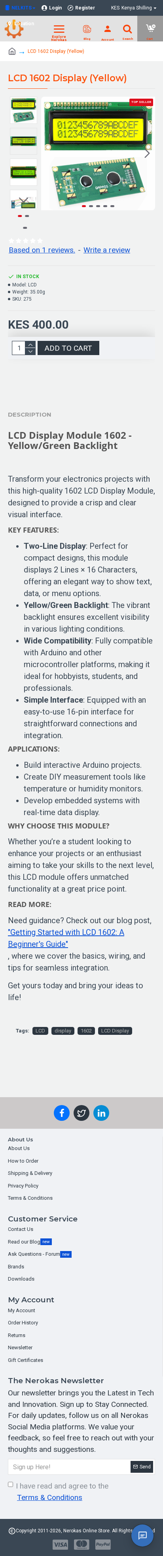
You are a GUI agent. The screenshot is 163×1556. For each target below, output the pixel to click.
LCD (40, 1031)
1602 (86, 1031)
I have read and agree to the (62, 1491)
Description (29, 414)
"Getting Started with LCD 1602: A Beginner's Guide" (66, 938)
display (63, 1031)
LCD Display (115, 1031)
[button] (49, 153)
